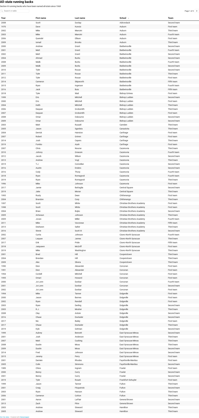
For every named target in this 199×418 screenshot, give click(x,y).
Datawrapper (24, 417)
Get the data (4, 417)
